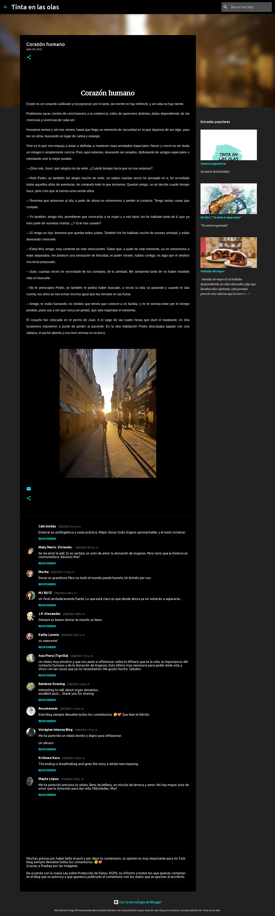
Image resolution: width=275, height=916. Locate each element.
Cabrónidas (47, 526)
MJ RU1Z (45, 593)
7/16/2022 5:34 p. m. (72, 779)
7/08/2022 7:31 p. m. (86, 729)
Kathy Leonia (48, 634)
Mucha (43, 572)
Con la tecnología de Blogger (140, 902)
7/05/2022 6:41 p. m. (69, 526)
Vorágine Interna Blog (55, 729)
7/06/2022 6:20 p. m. (78, 684)
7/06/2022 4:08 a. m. (73, 613)
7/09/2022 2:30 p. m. (73, 758)
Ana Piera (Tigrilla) (53, 655)
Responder (47, 538)
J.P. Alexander (49, 614)
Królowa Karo (49, 758)
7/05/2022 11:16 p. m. (62, 572)
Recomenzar (48, 708)
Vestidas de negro (212, 271)
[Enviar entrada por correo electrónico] (28, 490)
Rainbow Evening (51, 684)
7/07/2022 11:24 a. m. (71, 708)
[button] (28, 57)
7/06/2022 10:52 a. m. (72, 634)
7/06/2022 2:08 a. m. (65, 593)
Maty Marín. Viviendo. (55, 547)
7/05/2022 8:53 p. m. (86, 547)
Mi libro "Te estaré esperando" (221, 217)
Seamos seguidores (213, 163)
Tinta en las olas (35, 6)
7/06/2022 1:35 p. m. (81, 655)
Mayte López (48, 779)
